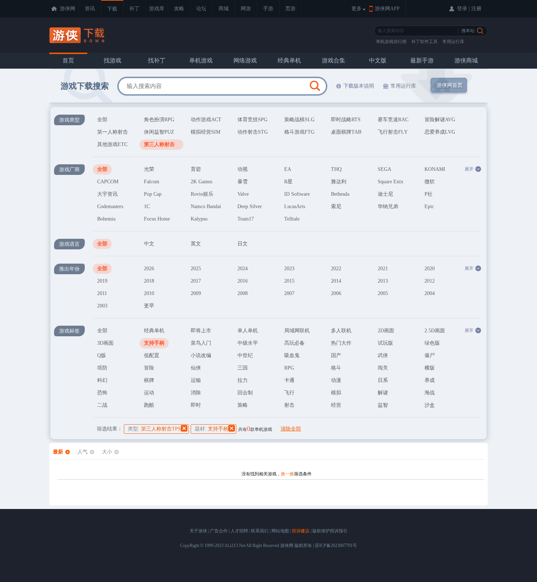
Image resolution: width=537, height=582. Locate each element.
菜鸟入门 (201, 343)
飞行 (289, 392)
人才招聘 (239, 530)
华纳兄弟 (388, 206)
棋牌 (149, 380)
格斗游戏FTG (299, 132)
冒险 (149, 368)
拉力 (242, 380)
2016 (242, 281)
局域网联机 (297, 330)
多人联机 (341, 330)
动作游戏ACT (206, 119)
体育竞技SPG (252, 119)
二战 (102, 405)
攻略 (179, 8)
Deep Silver (249, 206)
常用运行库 (453, 41)
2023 (289, 268)
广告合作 (219, 530)
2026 (149, 268)
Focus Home (157, 219)
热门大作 (341, 343)
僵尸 (429, 355)
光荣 (149, 169)
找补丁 (156, 60)
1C (147, 206)
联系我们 (259, 530)
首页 (68, 60)
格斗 (336, 368)
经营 (336, 405)
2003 (102, 306)
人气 (82, 452)
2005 (383, 293)
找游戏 (112, 60)
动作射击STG (252, 132)
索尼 (336, 206)
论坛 (201, 8)
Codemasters (110, 206)
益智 (383, 405)
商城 (223, 8)
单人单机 (247, 330)
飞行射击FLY (393, 132)
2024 (242, 268)
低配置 (151, 355)
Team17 (245, 219)
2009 (196, 293)
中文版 (377, 60)
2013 (383, 281)
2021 (383, 268)
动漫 (336, 380)
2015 (289, 281)
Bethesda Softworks (341, 195)
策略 (242, 405)
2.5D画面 (434, 330)
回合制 (245, 392)
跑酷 (149, 405)
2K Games (201, 181)
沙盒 (429, 405)
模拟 (336, 392)
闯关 (383, 368)
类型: (154, 429)
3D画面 (105, 343)
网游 (246, 8)
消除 (196, 392)
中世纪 (245, 355)
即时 (196, 405)
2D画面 (386, 330)
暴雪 (242, 181)
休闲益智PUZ (159, 132)
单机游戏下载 (77, 35)
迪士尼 (385, 194)
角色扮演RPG (159, 119)
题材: (211, 429)
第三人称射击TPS (159, 146)
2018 (149, 281)
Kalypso (199, 219)
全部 (102, 119)
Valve (243, 194)
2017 (196, 281)
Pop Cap (152, 194)
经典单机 (289, 60)
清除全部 (291, 429)
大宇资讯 (107, 194)
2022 (336, 268)
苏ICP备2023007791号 (336, 545)
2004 (429, 293)
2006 (336, 293)
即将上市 (201, 330)
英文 (196, 243)
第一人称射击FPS (112, 133)
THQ (336, 169)
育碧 (196, 169)
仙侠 (196, 368)
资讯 (90, 8)
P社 (428, 194)
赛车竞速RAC (393, 119)
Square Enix (390, 181)
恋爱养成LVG (439, 132)
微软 (429, 181)
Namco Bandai (206, 206)
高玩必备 (294, 343)
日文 (242, 243)
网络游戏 (245, 60)
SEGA (384, 169)
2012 (429, 281)
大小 (107, 452)
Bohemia (106, 219)
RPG (289, 368)
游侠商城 (466, 60)
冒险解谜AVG (439, 119)
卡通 (289, 380)
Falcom (151, 181)
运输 (196, 380)
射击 (289, 405)
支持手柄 (154, 343)
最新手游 (422, 60)
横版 (429, 368)
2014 (336, 281)
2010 (149, 293)
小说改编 (201, 355)
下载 (112, 9)
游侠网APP (387, 8)
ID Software (297, 194)
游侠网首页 (449, 85)
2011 (102, 293)
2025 (196, 268)
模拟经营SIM (205, 132)
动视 (242, 169)
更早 (149, 306)
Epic (429, 206)
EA (287, 169)
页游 (290, 8)
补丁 (134, 8)
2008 (242, 293)
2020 (429, 268)
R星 (288, 181)
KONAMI (434, 169)
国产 (336, 355)
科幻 (102, 380)
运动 (149, 392)
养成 (429, 380)
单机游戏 (201, 60)
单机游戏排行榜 (391, 41)
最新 (58, 452)
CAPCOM (107, 181)
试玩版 (385, 343)
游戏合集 (333, 60)
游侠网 (67, 8)
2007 (289, 293)
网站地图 (280, 530)
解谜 (383, 392)
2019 (102, 281)
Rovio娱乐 (202, 194)
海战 (429, 392)
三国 (242, 368)
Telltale (292, 219)
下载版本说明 (358, 86)
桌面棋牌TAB (346, 132)
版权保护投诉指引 (329, 530)
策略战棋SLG (299, 119)
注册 (476, 8)
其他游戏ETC (112, 144)
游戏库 (156, 8)
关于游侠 (198, 530)
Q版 (101, 355)
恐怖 (102, 392)
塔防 (102, 368)
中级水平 (247, 343)
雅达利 (338, 181)
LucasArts (294, 206)
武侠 (383, 355)
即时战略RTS (346, 119)
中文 (149, 243)
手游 (268, 8)
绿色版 (432, 343)
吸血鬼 (292, 355)
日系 (383, 380)
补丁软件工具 (424, 41)
